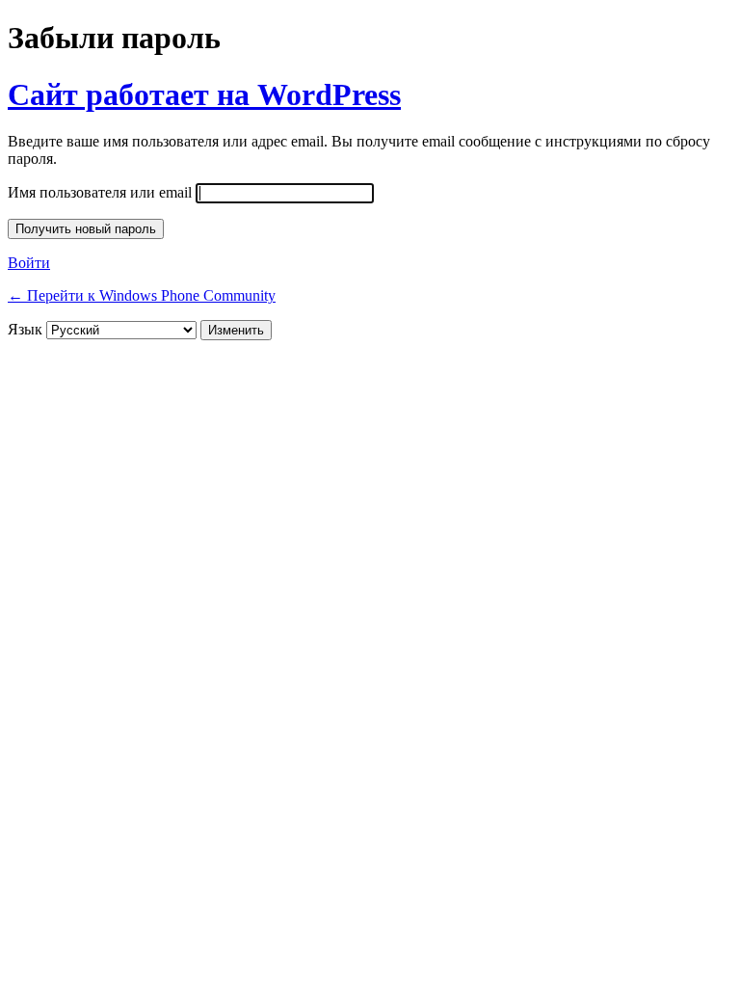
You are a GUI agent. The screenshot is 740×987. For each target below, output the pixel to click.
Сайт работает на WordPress (204, 94)
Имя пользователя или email (100, 192)
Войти (29, 262)
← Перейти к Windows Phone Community (142, 295)
